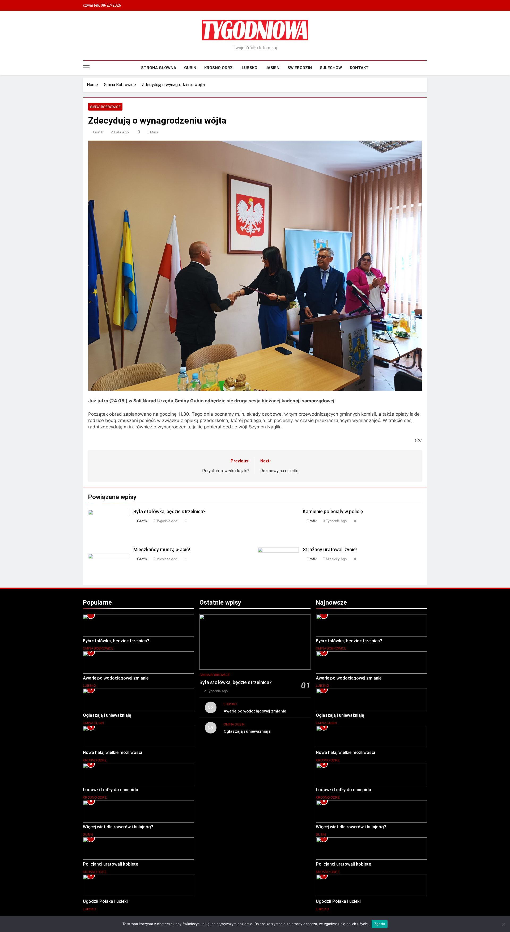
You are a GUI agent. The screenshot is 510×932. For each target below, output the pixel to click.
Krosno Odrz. (219, 67)
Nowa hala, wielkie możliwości (112, 752)
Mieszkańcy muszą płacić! (161, 549)
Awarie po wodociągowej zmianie (115, 678)
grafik (98, 132)
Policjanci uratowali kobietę (110, 864)
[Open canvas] (86, 68)
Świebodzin (299, 67)
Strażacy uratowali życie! (330, 549)
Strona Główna (158, 67)
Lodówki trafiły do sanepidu (110, 789)
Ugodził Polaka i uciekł (105, 901)
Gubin (190, 67)
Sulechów (331, 67)
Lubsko (249, 67)
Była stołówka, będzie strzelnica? (169, 511)
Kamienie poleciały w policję (333, 511)
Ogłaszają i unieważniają (107, 715)
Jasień (272, 67)
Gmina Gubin (93, 723)
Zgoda (379, 924)
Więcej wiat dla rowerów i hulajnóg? (118, 826)
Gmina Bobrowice (105, 107)
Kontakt (359, 67)
